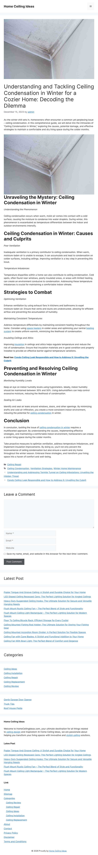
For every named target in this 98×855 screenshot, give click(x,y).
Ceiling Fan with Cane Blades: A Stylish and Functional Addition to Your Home (44, 636)
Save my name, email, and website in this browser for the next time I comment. (47, 554)
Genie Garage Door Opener (18, 699)
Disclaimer (9, 837)
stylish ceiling (73, 735)
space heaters (34, 328)
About (7, 824)
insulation (19, 344)
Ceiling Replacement (14, 682)
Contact (8, 828)
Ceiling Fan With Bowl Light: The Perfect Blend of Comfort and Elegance (41, 641)
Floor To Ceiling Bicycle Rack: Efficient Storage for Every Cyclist (36, 620)
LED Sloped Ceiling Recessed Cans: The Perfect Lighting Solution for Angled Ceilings (47, 596)
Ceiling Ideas (10, 669)
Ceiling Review (11, 686)
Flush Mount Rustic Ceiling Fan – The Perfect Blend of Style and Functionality (43, 608)
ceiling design (14, 732)
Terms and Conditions (15, 841)
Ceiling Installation (13, 673)
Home (7, 789)
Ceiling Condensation (18, 468)
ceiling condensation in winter (55, 427)
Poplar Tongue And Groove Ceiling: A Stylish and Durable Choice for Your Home (45, 592)
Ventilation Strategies (41, 468)
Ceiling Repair (14, 464)
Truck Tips (9, 704)
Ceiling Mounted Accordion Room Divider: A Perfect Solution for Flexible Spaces (45, 632)
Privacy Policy (11, 833)
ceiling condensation (40, 413)
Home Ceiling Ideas (19, 6)
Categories (9, 798)
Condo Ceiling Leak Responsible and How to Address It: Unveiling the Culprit (46, 480)
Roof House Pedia (13, 708)
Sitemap (8, 794)
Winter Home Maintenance (67, 468)
